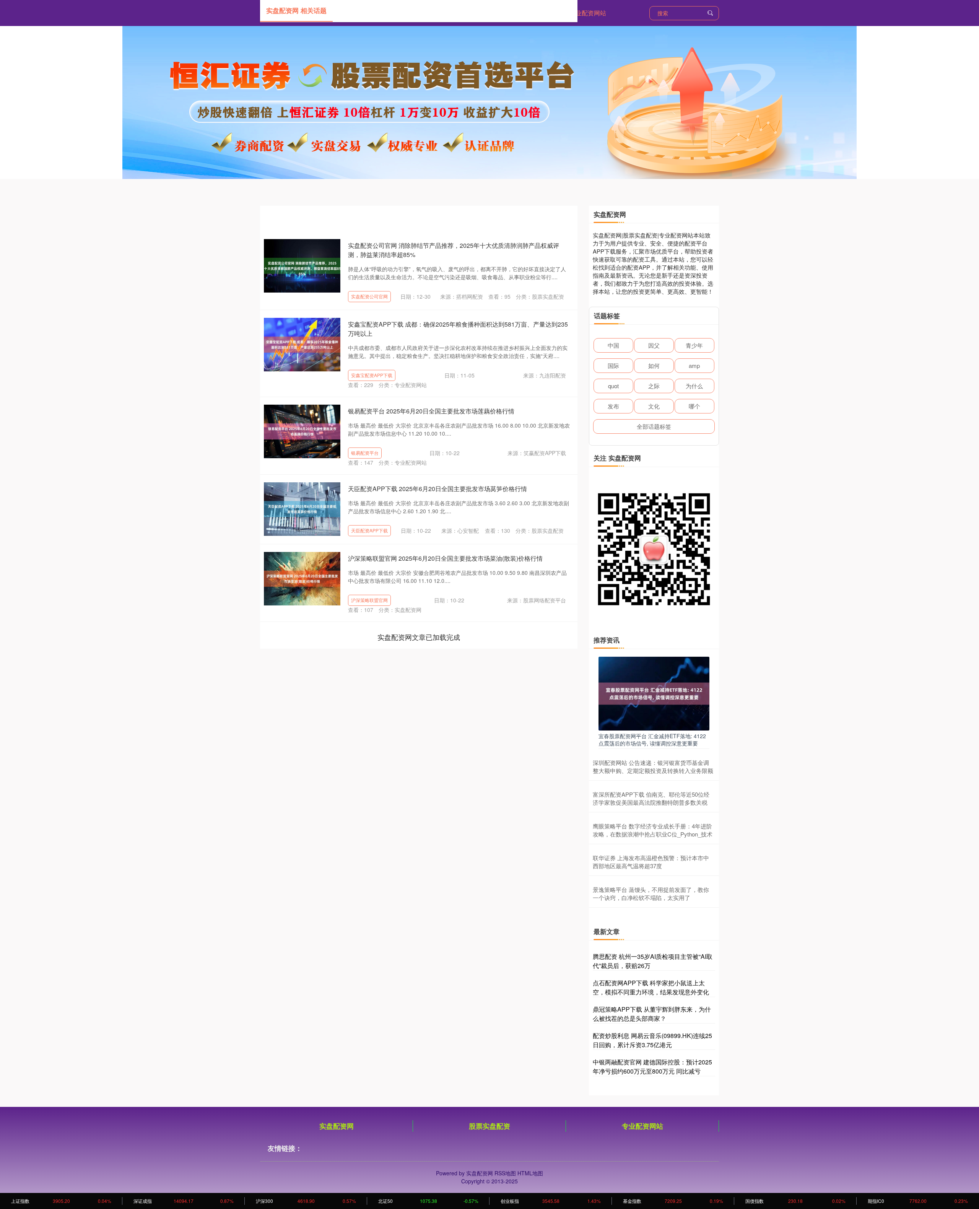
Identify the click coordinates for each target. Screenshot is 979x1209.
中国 (613, 345)
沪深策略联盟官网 (369, 600)
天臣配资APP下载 (369, 530)
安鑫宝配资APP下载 (371, 375)
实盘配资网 (336, 1126)
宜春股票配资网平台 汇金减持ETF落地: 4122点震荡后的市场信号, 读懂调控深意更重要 (652, 739)
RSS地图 (505, 1173)
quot (613, 386)
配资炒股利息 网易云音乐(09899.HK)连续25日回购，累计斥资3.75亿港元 (652, 1040)
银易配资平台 (365, 452)
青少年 (694, 345)
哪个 (694, 406)
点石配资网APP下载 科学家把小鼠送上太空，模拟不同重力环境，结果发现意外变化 (651, 987)
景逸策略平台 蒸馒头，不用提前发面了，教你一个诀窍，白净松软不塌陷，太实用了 (651, 893)
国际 (613, 365)
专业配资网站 (587, 12)
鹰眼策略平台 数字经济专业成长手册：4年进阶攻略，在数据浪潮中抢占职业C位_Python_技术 (652, 830)
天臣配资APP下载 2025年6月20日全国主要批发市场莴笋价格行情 (437, 488)
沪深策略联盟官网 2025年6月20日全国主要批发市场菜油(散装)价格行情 (445, 558)
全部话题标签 (654, 426)
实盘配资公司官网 (369, 296)
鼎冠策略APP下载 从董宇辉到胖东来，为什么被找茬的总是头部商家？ (652, 1014)
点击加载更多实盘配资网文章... (419, 637)
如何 (654, 365)
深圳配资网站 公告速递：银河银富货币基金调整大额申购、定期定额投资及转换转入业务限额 (653, 766)
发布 (613, 406)
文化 (654, 406)
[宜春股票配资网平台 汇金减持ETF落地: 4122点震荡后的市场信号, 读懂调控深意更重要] (653, 692)
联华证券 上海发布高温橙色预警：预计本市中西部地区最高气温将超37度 (651, 862)
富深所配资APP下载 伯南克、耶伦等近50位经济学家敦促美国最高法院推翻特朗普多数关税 (651, 798)
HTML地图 (530, 1173)
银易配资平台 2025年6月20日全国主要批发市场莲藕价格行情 (431, 411)
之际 (654, 386)
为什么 (694, 386)
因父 (654, 345)
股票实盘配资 (489, 1126)
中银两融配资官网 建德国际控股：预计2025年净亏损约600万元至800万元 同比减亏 (652, 1067)
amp (694, 365)
